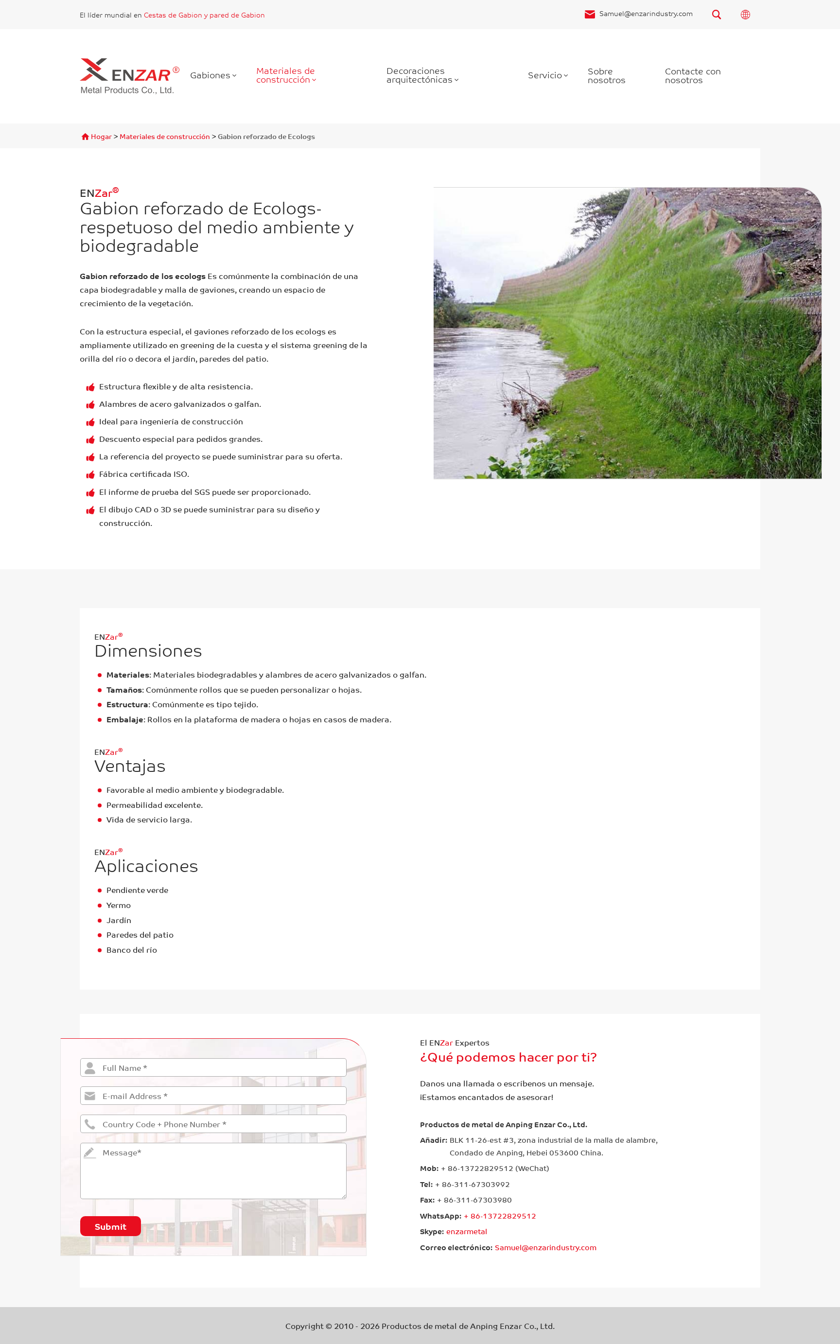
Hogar (101, 136)
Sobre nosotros (607, 75)
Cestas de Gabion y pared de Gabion (204, 14)
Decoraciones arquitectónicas (419, 74)
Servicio (545, 74)
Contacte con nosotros (693, 75)
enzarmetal (466, 1231)
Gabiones (210, 74)
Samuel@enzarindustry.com (646, 13)
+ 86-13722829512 (500, 1215)
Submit (110, 1226)
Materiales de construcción (285, 74)
